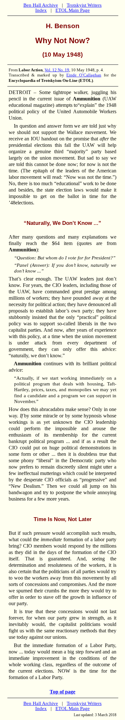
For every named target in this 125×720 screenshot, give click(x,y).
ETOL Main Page (72, 10)
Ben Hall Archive (40, 5)
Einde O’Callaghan (83, 75)
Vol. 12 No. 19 (57, 69)
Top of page (62, 691)
